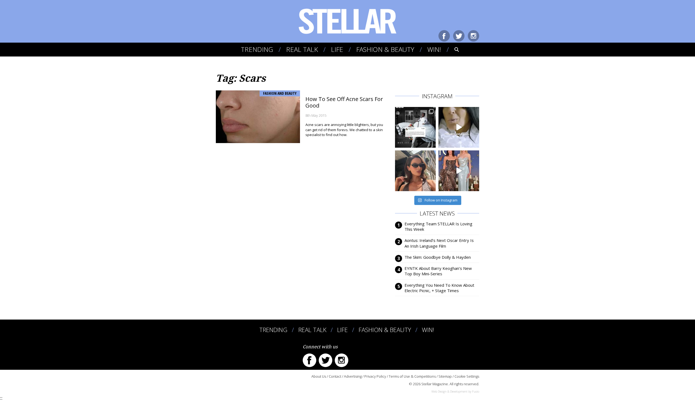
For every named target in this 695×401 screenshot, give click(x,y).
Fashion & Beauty (385, 49)
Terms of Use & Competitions (412, 376)
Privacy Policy (375, 376)
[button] (453, 49)
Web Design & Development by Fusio (455, 391)
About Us (318, 376)
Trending (257, 49)
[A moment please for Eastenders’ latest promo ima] (415, 127)
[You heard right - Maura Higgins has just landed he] (415, 170)
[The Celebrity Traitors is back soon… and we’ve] (458, 127)
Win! (434, 49)
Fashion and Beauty (279, 93)
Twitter (459, 36)
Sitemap (445, 376)
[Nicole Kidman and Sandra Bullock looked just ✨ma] (458, 170)
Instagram (473, 36)
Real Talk (302, 49)
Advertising (353, 376)
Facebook (444, 36)
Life (337, 49)
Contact (335, 376)
